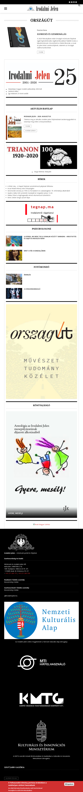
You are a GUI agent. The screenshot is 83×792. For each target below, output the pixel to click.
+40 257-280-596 (24, 573)
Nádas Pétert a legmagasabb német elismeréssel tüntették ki (29, 195)
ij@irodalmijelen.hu (10, 596)
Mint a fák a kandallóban (34, 251)
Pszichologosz (41, 228)
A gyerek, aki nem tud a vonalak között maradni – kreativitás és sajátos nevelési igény (50, 237)
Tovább (40, 52)
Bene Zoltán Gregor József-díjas (19, 198)
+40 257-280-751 (11, 573)
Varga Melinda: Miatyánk (42, 172)
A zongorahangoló (32, 289)
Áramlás (27, 275)
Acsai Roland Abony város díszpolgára (21, 188)
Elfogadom (69, 784)
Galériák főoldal (11, 778)
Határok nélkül (13, 91)
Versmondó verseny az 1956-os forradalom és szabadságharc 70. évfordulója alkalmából (39, 191)
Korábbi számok (30, 131)
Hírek (41, 179)
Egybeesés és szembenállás (51, 34)
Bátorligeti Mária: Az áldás (23, 513)
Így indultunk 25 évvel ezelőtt (18, 93)
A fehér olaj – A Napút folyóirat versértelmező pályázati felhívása (30, 186)
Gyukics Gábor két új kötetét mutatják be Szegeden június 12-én (30, 193)
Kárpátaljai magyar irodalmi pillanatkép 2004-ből (25, 89)
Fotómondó (41, 267)
